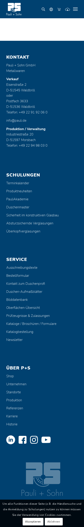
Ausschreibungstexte (21, 267)
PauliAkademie (17, 199)
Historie (11, 424)
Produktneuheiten (19, 191)
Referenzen (14, 408)
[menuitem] (75, 9)
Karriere (12, 416)
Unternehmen (16, 384)
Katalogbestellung (19, 332)
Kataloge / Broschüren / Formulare (31, 324)
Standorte (13, 392)
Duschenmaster (17, 207)
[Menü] (75, 9)
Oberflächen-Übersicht (23, 308)
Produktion (14, 400)
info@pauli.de (16, 120)
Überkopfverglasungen (23, 231)
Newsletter (14, 340)
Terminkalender (17, 183)
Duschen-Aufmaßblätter (24, 291)
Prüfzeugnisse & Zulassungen (28, 316)
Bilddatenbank (17, 299)
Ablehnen (53, 521)
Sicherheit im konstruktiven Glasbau (32, 215)
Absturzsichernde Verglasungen (29, 223)
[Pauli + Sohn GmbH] (34, 9)
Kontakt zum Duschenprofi (25, 283)
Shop (10, 376)
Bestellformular (17, 275)
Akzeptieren (33, 521)
